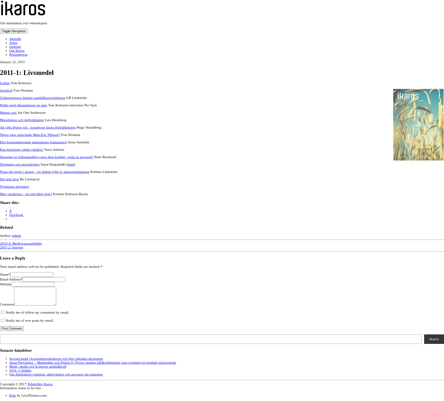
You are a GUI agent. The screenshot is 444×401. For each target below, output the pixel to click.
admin (16, 236)
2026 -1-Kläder (20, 370)
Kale (12, 395)
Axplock (6, 90)
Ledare (5, 83)
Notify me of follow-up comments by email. (37, 312)
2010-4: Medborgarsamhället (21, 243)
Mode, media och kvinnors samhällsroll (37, 366)
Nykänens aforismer (14, 186)
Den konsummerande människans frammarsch (33, 142)
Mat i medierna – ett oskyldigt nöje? (26, 194)
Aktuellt (15, 39)
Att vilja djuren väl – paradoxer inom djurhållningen (38, 127)
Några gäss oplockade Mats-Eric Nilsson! (30, 135)
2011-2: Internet (11, 247)
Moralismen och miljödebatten (22, 120)
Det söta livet (9, 179)
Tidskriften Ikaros (40, 384)
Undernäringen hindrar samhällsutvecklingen (32, 98)
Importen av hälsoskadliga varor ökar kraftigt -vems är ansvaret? (46, 157)
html (71, 164)
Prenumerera (18, 54)
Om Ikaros (17, 50)
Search (434, 339)
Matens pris (8, 112)
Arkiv (13, 43)
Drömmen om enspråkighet (20, 164)
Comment (7, 304)
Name (5, 274)
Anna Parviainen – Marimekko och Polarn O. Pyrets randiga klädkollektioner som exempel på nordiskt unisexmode (92, 362)
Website (5, 284)
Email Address (11, 279)
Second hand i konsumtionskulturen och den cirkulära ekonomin (56, 359)
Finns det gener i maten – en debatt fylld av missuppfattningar (44, 172)
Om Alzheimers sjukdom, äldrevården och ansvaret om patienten (56, 374)
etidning (15, 47)
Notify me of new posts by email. (30, 320)
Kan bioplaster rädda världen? (21, 149)
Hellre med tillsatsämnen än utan (23, 105)
